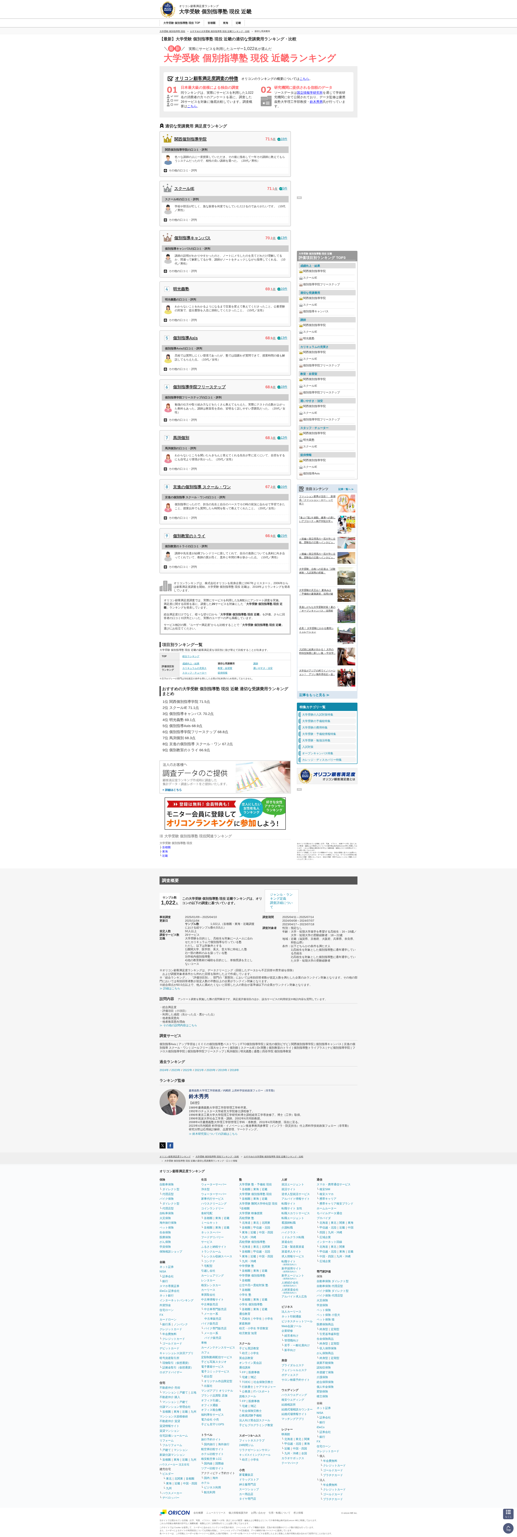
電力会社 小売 (210, 1419)
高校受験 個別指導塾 (252, 1241)
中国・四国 (190, 1483)
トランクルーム (211, 1251)
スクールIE (184, 188)
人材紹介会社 (290, 1284)
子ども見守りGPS (212, 1424)
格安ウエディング (293, 1399)
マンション (169, 1392)
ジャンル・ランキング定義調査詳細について (281, 901)
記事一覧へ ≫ (346, 489)
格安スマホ (326, 1194)
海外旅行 (223, 1444)
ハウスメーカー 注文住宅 (174, 1464)
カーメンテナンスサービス (218, 1347)
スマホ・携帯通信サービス (334, 1184)
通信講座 (244, 1367)
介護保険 (322, 1377)
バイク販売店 (209, 1323)
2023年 (176, 1070)
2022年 (187, 1070)
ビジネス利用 (212, 1487)
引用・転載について (279, 1512)
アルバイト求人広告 (294, 1296)
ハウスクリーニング (214, 1203)
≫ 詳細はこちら (170, 988)
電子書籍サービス (212, 1366)
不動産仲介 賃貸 (170, 1421)
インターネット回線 (329, 1241)
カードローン (168, 1319)
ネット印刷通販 (291, 1316)
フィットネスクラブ (252, 1440)
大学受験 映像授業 (251, 1213)
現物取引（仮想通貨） (176, 1362)
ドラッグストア (249, 1479)
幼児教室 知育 (248, 1333)
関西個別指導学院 (190, 139)
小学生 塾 (245, 1294)
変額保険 (322, 1391)
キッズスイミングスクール (255, 1454)
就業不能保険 (325, 1362)
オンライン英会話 (250, 1362)
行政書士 (247, 1386)
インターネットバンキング (176, 1300)
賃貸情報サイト (169, 1426)
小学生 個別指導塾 (251, 1304)
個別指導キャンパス (192, 238)
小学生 (269, 1318)
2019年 (222, 1070)
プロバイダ (324, 1218)
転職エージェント (293, 1218)
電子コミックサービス (215, 1371)
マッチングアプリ (293, 1418)
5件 (284, 188)
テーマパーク (290, 1463)
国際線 (219, 1463)
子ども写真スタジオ (214, 1361)
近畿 (165, 855)
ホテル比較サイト (212, 1454)
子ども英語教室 (249, 1348)
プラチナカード (333, 1475)
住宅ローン (167, 1310)
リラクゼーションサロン (254, 1450)
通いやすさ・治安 (263, 668)
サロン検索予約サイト (296, 1379)
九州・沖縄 (249, 1237)
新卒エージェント (293, 1277)
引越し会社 (208, 1270)
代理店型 (168, 1194)
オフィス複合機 (211, 1409)
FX (161, 1314)
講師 (255, 663)
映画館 (286, 1434)
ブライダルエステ (293, 1365)
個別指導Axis (185, 338)
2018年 (234, 1070)
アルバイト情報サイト (296, 1198)
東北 (169, 1478)
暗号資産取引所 (169, 1358)
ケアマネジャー (266, 1386)
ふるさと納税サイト (214, 1246)
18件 (284, 139)
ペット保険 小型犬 (328, 1314)
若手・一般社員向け (297, 1345)
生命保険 (165, 1232)
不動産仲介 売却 (170, 1387)
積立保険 (322, 1396)
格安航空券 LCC (211, 1458)
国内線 (208, 1463)
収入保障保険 (327, 1348)
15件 (284, 536)
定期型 (335, 1329)
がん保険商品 (325, 1353)
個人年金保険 (325, 1386)
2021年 (199, 1070)
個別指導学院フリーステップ (199, 387)
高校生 (246, 1318)
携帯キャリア (327, 1198)
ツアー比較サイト (212, 1468)
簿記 (253, 1377)
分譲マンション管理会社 (175, 1406)
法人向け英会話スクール (254, 1420)
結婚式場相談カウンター (297, 1409)
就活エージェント (293, 1184)
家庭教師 (244, 1323)
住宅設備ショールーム (174, 1435)
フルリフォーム (172, 1445)
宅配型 (208, 1265)
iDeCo (321, 1427)
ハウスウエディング (294, 1394)
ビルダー (168, 1473)
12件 (284, 437)
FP (244, 1372)
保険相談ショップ (171, 1251)
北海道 (246, 1222)
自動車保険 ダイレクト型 (333, 1281)
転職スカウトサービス (296, 1213)
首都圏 (166, 847)
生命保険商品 (325, 1338)
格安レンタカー (211, 1285)
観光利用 (209, 1492)
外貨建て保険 (325, 1372)
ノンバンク (181, 1324)
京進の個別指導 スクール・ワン (202, 487)
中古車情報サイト (212, 1299)
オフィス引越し (211, 1400)
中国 (350, 1227)
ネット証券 (167, 1266)
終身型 (323, 1329)
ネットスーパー (211, 1232)
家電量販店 (246, 1474)
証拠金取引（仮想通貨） (177, 1367)
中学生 (257, 1318)
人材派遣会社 (290, 1291)
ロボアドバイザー (171, 1372)
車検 (204, 1342)
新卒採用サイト (291, 1270)
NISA (163, 1271)
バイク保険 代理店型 (330, 1295)
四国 (322, 1232)
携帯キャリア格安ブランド (336, 1203)
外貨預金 (165, 1305)
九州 (193, 1411)
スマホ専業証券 (169, 1286)
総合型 (208, 1376)
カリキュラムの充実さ (194, 668)
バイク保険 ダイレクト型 (333, 1290)
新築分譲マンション (172, 1454)
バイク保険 (167, 1198)
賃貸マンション (169, 1430)
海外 (215, 1478)
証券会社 (168, 1276)
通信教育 (244, 1313)
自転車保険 (167, 1213)
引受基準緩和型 (329, 1334)
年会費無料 (169, 1334)
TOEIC (246, 1382)
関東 (307, 1439)
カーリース (208, 1289)
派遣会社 (287, 1241)
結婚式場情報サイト (294, 1414)
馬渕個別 (181, 438)
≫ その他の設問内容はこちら (178, 1025)
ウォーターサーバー (214, 1184)
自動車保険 (167, 1184)
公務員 (246, 1391)
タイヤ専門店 (247, 1498)
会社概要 (198, 1512)
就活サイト (289, 1189)
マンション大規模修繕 (174, 1416)
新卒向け (290, 1350)
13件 (284, 238)
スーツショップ (249, 1489)
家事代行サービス (212, 1198)
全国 (304, 1453)
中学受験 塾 (246, 1265)
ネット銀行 (167, 1295)
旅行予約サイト (211, 1439)
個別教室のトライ (189, 536)
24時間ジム (246, 1445)
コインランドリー (212, 1208)
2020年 (211, 1070)
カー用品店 (246, 1494)
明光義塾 (181, 289)
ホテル (205, 1482)
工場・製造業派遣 (293, 1246)
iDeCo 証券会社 (170, 1290)
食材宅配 (206, 1213)
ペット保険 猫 (325, 1319)
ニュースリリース (216, 1512)
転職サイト (289, 1203)
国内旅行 (209, 1444)
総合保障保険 (325, 1382)
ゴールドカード (172, 1343)
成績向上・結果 (190, 663)
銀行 (165, 1281)
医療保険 (165, 1237)
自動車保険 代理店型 (330, 1286)
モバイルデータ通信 (329, 1213)
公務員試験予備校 (250, 1415)
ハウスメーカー (172, 1493)
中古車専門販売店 (215, 1309)
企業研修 (287, 1330)
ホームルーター (326, 1208)
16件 (284, 289)
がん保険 (165, 1241)
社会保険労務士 (263, 1382)
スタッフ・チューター (194, 672)
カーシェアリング (212, 1275)
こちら (304, 78)
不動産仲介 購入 (170, 1397)
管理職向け (291, 1340)
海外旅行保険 (168, 1222)
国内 (207, 1478)
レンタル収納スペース (218, 1256)
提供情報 (222, 672)
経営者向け (291, 1335)
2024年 (164, 1070)
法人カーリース (291, 1311)
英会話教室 (246, 1358)
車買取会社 (208, 1294)
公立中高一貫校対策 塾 (253, 1285)
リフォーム (167, 1440)
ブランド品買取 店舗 (214, 1395)
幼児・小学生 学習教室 (253, 1328)
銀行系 (166, 1324)
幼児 (245, 1353)
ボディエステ (290, 1375)
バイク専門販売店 (215, 1328)
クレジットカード (171, 1329)
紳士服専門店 (247, 1484)
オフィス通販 (209, 1405)
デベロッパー (170, 1497)
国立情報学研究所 (310, 92)
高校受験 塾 (246, 1218)
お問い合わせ (258, 1512)
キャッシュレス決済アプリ (176, 1353)
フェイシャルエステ (294, 1370)
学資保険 (165, 1246)
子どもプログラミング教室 (256, 1425)
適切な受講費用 (310, 292)
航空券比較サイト (212, 1449)
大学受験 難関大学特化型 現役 (258, 1203)
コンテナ (209, 1261)
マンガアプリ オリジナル (217, 1390)
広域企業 (325, 1237)
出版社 (208, 1385)
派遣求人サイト (291, 1251)
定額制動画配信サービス (216, 1357)
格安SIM (324, 1189)
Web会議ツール (292, 1326)
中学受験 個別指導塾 (252, 1275)
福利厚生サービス (212, 1414)
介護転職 (287, 1227)
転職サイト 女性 (292, 1208)
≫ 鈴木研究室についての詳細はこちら (213, 1133)
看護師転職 (289, 1222)
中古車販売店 (209, 1304)
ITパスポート (261, 1391)
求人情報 (298, 1512)
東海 (165, 851)
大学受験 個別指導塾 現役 (255, 1194)
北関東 (178, 1478)
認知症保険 (324, 1367)
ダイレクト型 (170, 1189)
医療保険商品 (325, 1324)
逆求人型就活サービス (296, 1194)
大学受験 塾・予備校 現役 (255, 1184)
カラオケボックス (293, 1458)
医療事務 (254, 1372)
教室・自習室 (225, 668)
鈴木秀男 (316, 101)
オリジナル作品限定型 (218, 1381)
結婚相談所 (289, 1404)
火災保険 (165, 1218)
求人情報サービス (293, 1256)
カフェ (205, 1352)
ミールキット (209, 1222)
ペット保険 (167, 1227)
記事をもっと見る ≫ (314, 695)
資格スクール (247, 1396)
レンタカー (208, 1280)
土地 (193, 1392)
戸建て (183, 1392)
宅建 (245, 1377)
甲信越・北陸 (261, 1227)
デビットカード (169, 1348)
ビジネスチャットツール (297, 1321)
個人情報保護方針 (238, 1512)
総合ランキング (190, 656)
